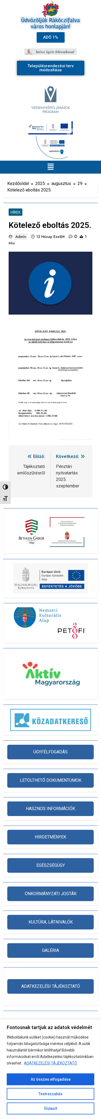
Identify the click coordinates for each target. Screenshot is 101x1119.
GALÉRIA (50, 950)
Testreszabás (50, 1094)
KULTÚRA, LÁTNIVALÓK (51, 922)
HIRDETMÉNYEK (50, 837)
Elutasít (50, 1108)
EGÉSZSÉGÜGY (50, 865)
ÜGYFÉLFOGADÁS (50, 751)
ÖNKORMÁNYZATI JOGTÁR (50, 893)
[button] (50, 167)
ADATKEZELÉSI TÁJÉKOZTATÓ (50, 1063)
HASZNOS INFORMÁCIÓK (50, 808)
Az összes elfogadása (51, 1079)
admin (20, 236)
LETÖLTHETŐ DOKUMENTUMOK (50, 780)
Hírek (15, 212)
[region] (50, 1069)
